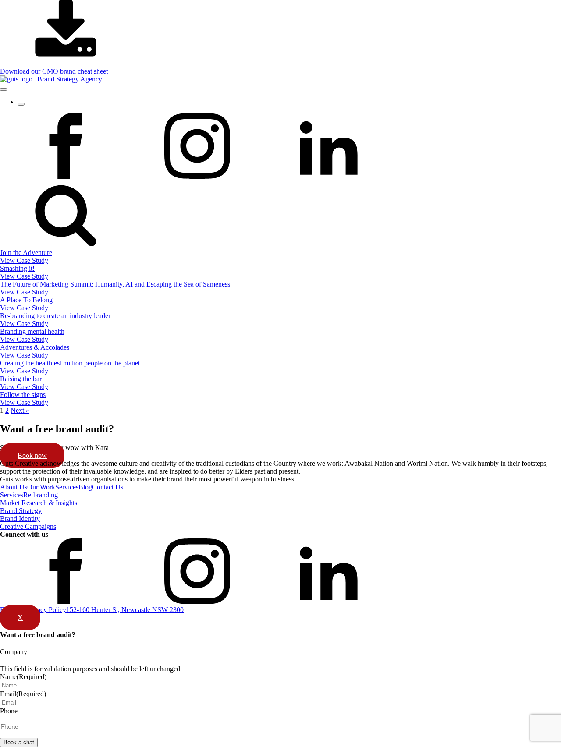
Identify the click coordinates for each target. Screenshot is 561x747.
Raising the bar (21, 378)
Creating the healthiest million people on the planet (70, 363)
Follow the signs (23, 394)
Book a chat (19, 742)
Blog (85, 487)
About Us (13, 487)
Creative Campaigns (28, 526)
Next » (20, 410)
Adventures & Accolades (34, 347)
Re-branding (40, 495)
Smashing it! (17, 268)
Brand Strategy (21, 510)
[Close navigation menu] (21, 104)
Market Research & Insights (38, 502)
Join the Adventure (26, 252)
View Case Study (24, 260)
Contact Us (107, 487)
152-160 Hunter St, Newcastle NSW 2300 (125, 609)
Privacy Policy (46, 609)
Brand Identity (20, 518)
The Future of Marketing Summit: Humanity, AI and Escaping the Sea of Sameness (115, 284)
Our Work (41, 487)
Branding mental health (32, 331)
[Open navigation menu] (3, 89)
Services (66, 487)
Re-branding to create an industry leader (55, 315)
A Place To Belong (26, 300)
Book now (32, 455)
